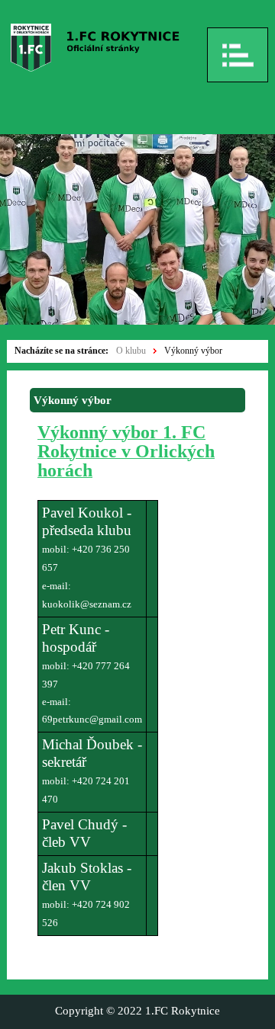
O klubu (131, 350)
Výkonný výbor (193, 350)
